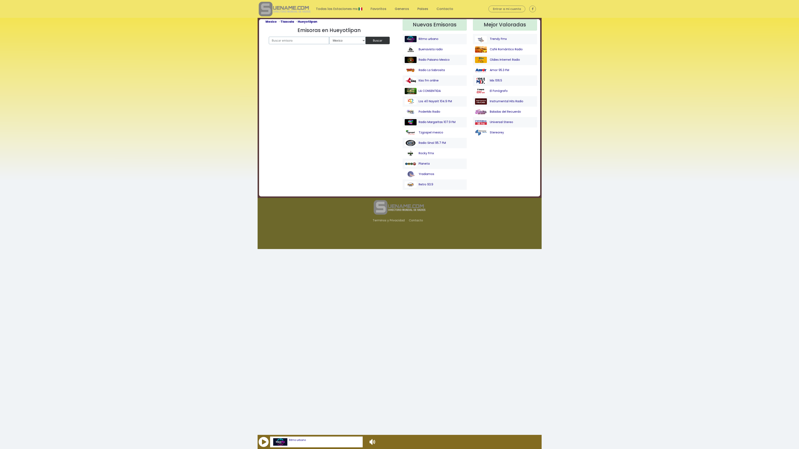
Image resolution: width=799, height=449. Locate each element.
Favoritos (378, 8)
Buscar (377, 40)
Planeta (424, 164)
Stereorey (496, 132)
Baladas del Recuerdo (505, 112)
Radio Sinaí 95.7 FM (432, 143)
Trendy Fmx (498, 39)
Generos (402, 8)
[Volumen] (373, 442)
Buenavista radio (431, 49)
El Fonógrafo (498, 91)
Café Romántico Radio (506, 49)
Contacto (445, 8)
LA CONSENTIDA (430, 91)
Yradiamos (426, 174)
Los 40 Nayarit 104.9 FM (435, 101)
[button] (264, 442)
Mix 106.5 (495, 80)
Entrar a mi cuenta (507, 9)
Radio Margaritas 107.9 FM (437, 122)
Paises (422, 8)
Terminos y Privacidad (389, 220)
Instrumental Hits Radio (506, 101)
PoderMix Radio (429, 112)
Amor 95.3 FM (499, 70)
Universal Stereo (501, 122)
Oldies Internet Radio (504, 60)
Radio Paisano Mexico (434, 60)
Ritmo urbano (297, 440)
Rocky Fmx (426, 153)
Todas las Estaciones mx (337, 8)
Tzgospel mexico (431, 132)
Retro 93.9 (426, 184)
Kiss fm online (429, 80)
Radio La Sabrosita (432, 70)
